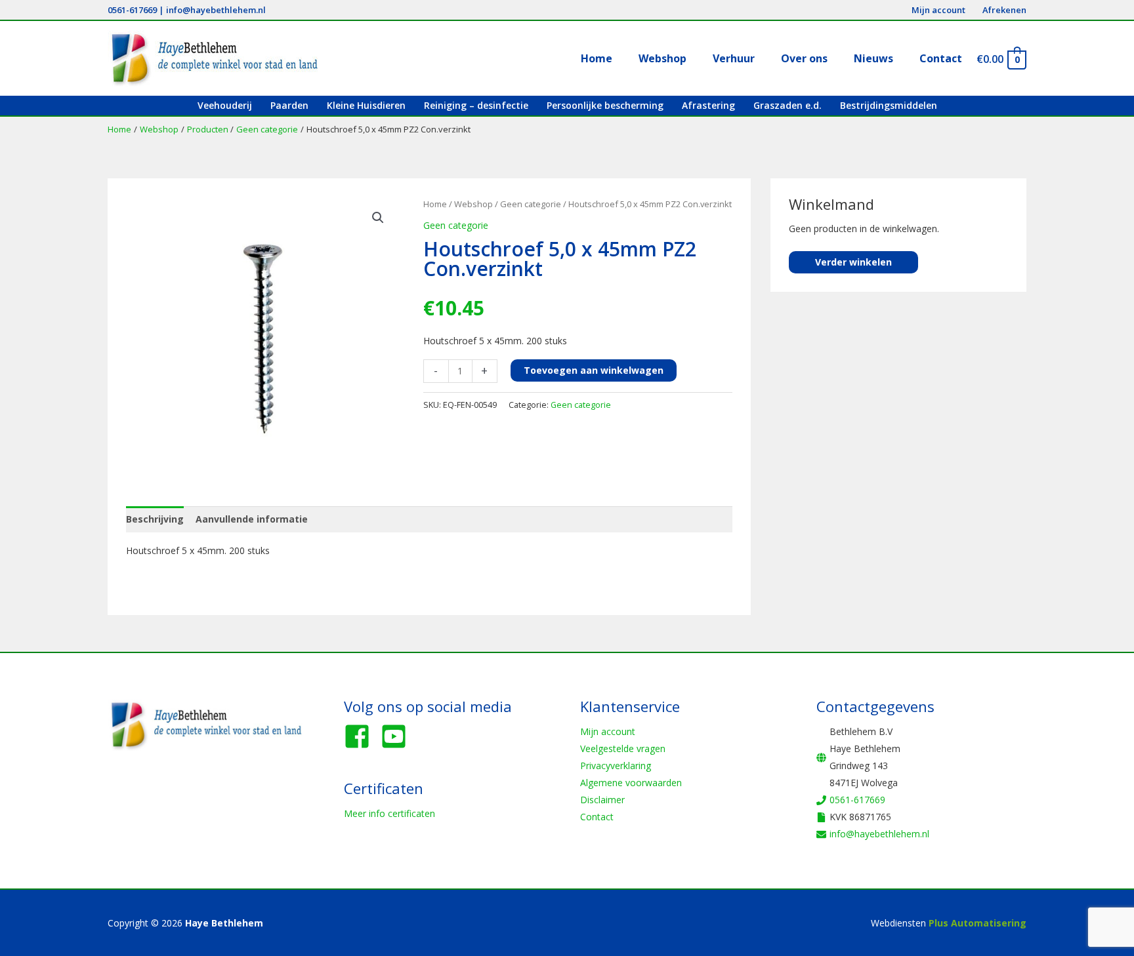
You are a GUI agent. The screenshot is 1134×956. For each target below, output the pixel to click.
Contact (597, 816)
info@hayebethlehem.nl (216, 10)
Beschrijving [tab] (155, 519)
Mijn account (607, 731)
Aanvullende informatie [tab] (252, 519)
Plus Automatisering (977, 923)
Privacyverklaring (615, 765)
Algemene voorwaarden (631, 782)
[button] (378, 217)
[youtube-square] (398, 736)
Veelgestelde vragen (622, 748)
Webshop (473, 204)
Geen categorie (530, 204)
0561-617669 (132, 10)
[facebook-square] (361, 736)
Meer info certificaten (389, 813)
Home (435, 204)
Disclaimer (602, 799)
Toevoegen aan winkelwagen (593, 370)
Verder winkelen (853, 262)
